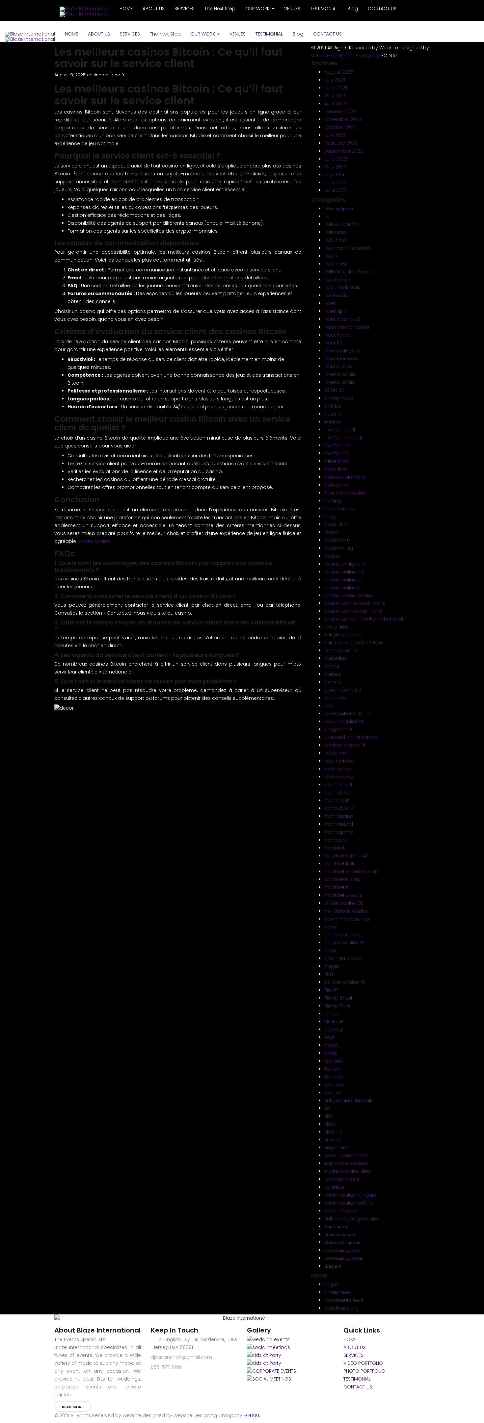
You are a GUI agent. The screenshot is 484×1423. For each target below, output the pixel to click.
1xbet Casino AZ (342, 319)
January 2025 (340, 111)
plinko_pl (334, 1029)
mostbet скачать (343, 895)
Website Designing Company (345, 55)
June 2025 (336, 88)
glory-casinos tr (343, 690)
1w (326, 216)
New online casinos (346, 919)
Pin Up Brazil (338, 998)
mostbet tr (336, 887)
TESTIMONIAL (269, 34)
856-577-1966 (166, 1367)
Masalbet (335, 753)
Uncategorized (341, 1179)
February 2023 (340, 143)
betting (332, 500)
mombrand (338, 784)
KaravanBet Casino (347, 713)
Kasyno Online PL (344, 721)
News (330, 927)
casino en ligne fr (105, 75)
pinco (331, 1013)
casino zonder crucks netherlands (364, 619)
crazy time (336, 626)
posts (331, 1045)
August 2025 (338, 72)
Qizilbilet (333, 1061)
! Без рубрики (338, 208)
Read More (72, 1407)
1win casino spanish (347, 248)
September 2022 (343, 151)
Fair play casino (343, 634)
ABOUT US (99, 34)
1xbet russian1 (339, 382)
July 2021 (334, 174)
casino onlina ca (344, 572)
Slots (330, 1124)
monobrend (338, 824)
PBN (328, 974)
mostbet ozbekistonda (351, 871)
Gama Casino (341, 650)
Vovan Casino (341, 1210)
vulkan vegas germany (351, 1218)
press (330, 1053)
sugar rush (337, 1147)
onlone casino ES (344, 942)
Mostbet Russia (342, 879)
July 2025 (335, 80)
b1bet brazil (337, 461)
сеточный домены (343, 1258)
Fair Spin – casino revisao (354, 642)
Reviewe (333, 1077)
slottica (333, 1132)
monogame (338, 832)
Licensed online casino (351, 737)
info (328, 705)
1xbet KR (333, 343)
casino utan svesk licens (353, 611)
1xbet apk (335, 311)
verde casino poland (349, 1203)
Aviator (332, 422)
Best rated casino (345, 493)
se (327, 1108)
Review (332, 1069)
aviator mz (337, 445)
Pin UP (331, 990)
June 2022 (336, 159)
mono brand (339, 792)
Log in (331, 1284)
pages (332, 966)
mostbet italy (340, 863)
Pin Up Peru (337, 1006)
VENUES (237, 34)
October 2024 (340, 127)
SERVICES (130, 34)
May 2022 (335, 167)
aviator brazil (339, 429)
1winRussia (336, 295)
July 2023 (334, 135)
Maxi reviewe (339, 761)
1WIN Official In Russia (348, 271)
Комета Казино (340, 1234)
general (333, 682)
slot (328, 1116)
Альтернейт (336, 1226)
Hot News (335, 698)
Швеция (332, 1266)
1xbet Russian (339, 374)
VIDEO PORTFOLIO (363, 1363)
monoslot (335, 840)
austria (332, 414)
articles (332, 406)
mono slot (336, 800)
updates (334, 1187)
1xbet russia (337, 366)
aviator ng (336, 453)
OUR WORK (203, 34)
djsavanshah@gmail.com (181, 1357)
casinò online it (342, 587)
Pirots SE (333, 1021)
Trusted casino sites (347, 1171)
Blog (298, 34)
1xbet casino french (346, 327)
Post (329, 1037)
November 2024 (343, 119)
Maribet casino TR (345, 745)
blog (329, 516)
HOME (71, 34)
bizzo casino (339, 508)
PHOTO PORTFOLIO (364, 1371)
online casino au (343, 934)
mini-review (337, 769)
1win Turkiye (337, 279)
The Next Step (165, 34)
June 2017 (335, 190)
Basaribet (335, 469)
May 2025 (335, 95)
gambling (335, 658)
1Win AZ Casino (341, 224)
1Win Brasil (336, 232)
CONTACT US (327, 34)
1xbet (330, 303)
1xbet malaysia (341, 350)
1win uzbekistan (342, 287)
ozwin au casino (343, 958)
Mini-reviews (338, 777)
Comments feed (343, 1300)
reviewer (334, 1084)
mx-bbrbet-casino (346, 911)
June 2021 (335, 182)
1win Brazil (335, 240)
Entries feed (337, 1292)
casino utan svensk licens (354, 603)
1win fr (330, 256)
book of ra (336, 524)
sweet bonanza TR (345, 1155)
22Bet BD (334, 390)
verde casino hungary (350, 1195)
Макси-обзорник (342, 1242)
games (332, 674)
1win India (335, 264)
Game (331, 666)
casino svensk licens (348, 595)
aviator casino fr (343, 437)
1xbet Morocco (341, 358)
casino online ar (343, 579)
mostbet (334, 848)
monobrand (338, 816)
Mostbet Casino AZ (346, 855)
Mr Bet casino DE (343, 903)
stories (332, 1139)
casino (332, 556)
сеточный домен (342, 1250)
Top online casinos (346, 1163)
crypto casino (93, 541)
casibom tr (337, 540)
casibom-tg (338, 548)
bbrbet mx (336, 485)
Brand (331, 532)
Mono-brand (339, 808)
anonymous (338, 398)
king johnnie (338, 729)
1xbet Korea (337, 335)
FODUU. (252, 1415)
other (330, 950)
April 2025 (335, 103)
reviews (333, 1092)
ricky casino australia (349, 1100)
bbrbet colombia (344, 477)
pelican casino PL (344, 982)
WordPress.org (341, 1308)
